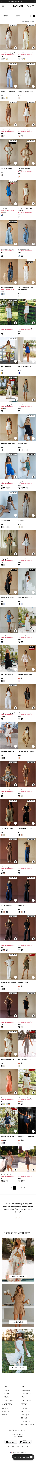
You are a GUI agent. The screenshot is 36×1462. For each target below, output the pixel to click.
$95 (1, 601)
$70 (1, 331)
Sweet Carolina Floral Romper (26, 559)
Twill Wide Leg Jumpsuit (25, 828)
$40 (19, 678)
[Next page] (24, 1188)
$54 (1, 408)
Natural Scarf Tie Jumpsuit (25, 91)
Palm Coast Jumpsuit (6, 405)
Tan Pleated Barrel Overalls (26, 751)
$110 (4, 716)
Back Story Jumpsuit (6, 905)
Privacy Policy (8, 1400)
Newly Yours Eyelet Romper (8, 443)
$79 (19, 562)
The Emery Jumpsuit (6, 1098)
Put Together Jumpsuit (24, 1059)
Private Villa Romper (6, 208)
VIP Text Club (25, 1411)
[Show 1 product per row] (30, 16)
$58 (1, 133)
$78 (1, 56)
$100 (19, 253)
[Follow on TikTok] (23, 1446)
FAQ (23, 1397)
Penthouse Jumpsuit (6, 1021)
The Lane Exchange (27, 1424)
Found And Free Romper (25, 790)
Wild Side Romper (23, 982)
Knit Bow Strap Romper (7, 130)
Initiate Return (26, 1400)
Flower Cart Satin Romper (7, 790)
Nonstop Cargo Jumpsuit (7, 597)
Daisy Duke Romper (5, 636)
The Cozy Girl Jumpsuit (24, 636)
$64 (1, 370)
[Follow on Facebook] (8, 1446)
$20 (19, 1063)
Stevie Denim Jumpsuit (24, 249)
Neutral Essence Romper (25, 1021)
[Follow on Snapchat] (28, 1446)
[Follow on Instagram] (13, 1446)
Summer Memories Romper (25, 328)
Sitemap (6, 1390)
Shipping (6, 1397)
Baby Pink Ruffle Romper (25, 674)
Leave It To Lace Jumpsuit (7, 53)
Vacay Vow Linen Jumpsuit (7, 713)
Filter (6, 16)
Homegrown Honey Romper (8, 328)
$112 (19, 755)
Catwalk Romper (23, 405)
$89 (19, 716)
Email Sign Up (25, 1415)
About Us (5, 1408)
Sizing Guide (26, 1390)
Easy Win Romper (23, 443)
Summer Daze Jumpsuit (7, 249)
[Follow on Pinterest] (18, 1446)
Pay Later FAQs (27, 1394)
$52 (19, 447)
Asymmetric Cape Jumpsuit (26, 944)
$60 (1, 1178)
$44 (1, 212)
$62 (19, 174)
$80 (19, 408)
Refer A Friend (25, 1421)
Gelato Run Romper (5, 366)
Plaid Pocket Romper (6, 168)
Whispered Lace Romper (25, 713)
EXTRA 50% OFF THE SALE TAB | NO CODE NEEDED (18, 1)
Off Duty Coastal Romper (25, 1098)
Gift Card (24, 1418)
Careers (4, 1415)
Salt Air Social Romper (24, 366)
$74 (1, 172)
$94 (1, 639)
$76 (1, 716)
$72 (1, 447)
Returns (6, 1394)
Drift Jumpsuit (22, 520)
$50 (19, 986)
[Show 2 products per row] (34, 16)
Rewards (24, 1408)
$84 (19, 870)
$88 (1, 253)
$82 (19, 214)
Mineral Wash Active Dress (8, 1175)
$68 (19, 331)
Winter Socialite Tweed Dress (26, 1136)
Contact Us (5, 1411)
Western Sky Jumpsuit (24, 867)
